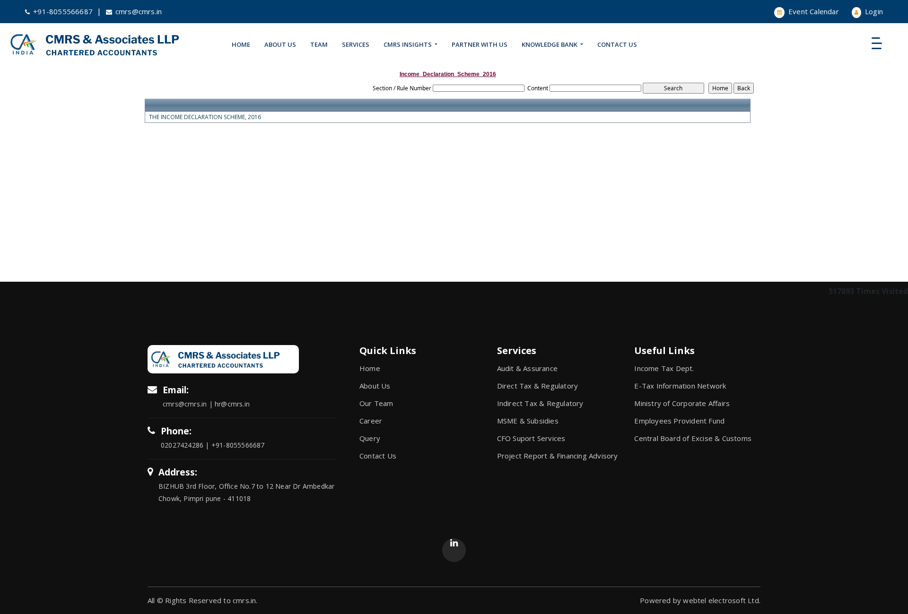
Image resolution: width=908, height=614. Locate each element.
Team (319, 44)
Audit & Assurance (527, 368)
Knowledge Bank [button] (550, 44)
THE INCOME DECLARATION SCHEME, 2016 (205, 117)
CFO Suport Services (531, 438)
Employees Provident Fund (679, 420)
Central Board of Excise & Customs (692, 438)
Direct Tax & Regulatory (537, 385)
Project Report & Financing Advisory (557, 455)
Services (355, 44)
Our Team (376, 403)
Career (370, 420)
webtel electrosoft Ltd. (721, 600)
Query (369, 438)
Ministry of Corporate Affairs (682, 403)
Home (241, 44)
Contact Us (617, 44)
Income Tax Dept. (664, 368)
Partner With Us (479, 44)
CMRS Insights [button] (408, 44)
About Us (280, 44)
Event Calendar (812, 11)
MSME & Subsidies (528, 420)
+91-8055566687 (63, 11)
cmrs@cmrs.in (138, 11)
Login (873, 11)
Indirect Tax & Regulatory (540, 403)
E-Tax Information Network (680, 385)
